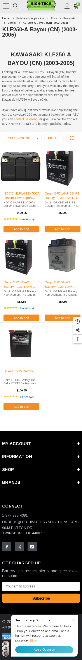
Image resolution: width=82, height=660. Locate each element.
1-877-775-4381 (15, 515)
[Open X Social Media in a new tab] (19, 546)
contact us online (26, 119)
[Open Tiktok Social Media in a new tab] (32, 546)
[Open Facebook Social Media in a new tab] (6, 546)
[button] (72, 138)
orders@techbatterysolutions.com (39, 522)
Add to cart (21, 229)
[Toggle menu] (6, 5)
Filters (54, 138)
